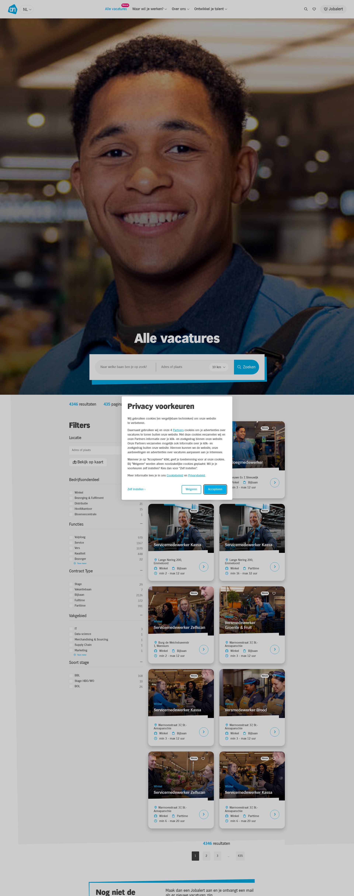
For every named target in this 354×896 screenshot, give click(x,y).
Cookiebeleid (175, 475)
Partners (178, 430)
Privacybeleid (196, 475)
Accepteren (215, 489)
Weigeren (191, 489)
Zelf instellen (136, 489)
